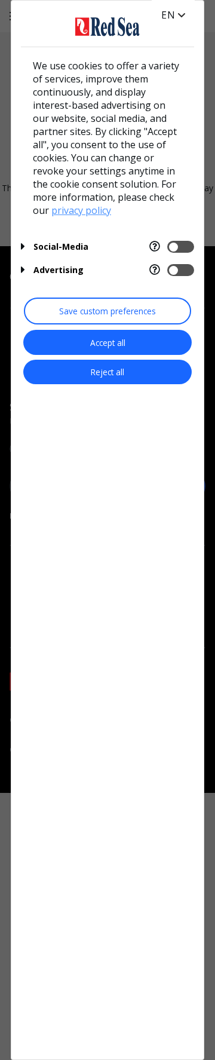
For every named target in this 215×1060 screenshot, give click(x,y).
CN (168, 26)
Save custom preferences (107, 311)
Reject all (107, 372)
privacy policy (81, 210)
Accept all (107, 342)
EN (168, 15)
